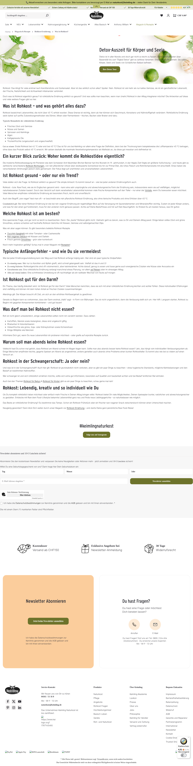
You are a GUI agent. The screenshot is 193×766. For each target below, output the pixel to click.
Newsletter (171, 730)
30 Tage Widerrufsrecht (136, 7)
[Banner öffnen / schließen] (96, 4)
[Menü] (188, 738)
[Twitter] (14, 701)
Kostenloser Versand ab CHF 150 (103, 7)
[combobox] (24, 15)
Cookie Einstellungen (175, 738)
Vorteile (148, 190)
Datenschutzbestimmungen (28, 503)
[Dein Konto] (168, 15)
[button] (166, 7)
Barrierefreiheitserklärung (177, 698)
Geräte (97, 718)
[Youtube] (20, 701)
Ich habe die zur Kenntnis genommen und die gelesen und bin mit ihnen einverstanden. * (59, 503)
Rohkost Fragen (101, 706)
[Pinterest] (8, 707)
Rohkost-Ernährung (75, 408)
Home (7, 31)
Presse (133, 702)
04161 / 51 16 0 (47, 697)
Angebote (98, 702)
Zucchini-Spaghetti (16, 233)
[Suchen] (47, 15)
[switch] (184, 755)
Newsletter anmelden (161, 481)
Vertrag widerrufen (138, 726)
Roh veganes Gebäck (17, 236)
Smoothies (26, 239)
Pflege (96, 698)
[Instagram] (14, 707)
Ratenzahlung (172, 702)
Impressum (171, 694)
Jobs (132, 710)
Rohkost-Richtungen (35, 166)
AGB (73, 503)
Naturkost (98, 694)
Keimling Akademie (138, 694)
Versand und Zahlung (139, 722)
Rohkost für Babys (32, 381)
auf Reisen (95, 269)
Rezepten (65, 244)
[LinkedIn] (20, 707)
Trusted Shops (172, 741)
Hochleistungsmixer (102, 710)
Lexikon (133, 698)
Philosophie (135, 714)
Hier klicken (25, 495)
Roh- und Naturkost (103, 722)
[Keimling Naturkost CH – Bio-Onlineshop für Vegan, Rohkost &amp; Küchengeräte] (96, 15)
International (171, 726)
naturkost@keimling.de (51, 705)
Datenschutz (171, 706)
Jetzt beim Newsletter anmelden (48, 621)
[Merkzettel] (162, 15)
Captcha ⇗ (37, 498)
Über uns (134, 706)
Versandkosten (102, 759)
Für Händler (158, 7)
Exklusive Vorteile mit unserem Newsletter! (23, 7)
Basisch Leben (100, 714)
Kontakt (169, 734)
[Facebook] (8, 701)
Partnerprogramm (174, 722)
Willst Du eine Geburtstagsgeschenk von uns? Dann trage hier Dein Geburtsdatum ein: (39, 466)
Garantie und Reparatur (176, 718)
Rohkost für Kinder (51, 381)
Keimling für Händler (139, 718)
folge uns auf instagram (96, 435)
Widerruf (170, 710)
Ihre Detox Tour (110, 69)
